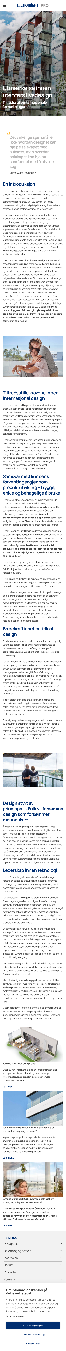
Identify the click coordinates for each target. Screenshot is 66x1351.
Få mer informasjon (15, 1315)
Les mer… (8, 1086)
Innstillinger (33, 1343)
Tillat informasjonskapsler (33, 1325)
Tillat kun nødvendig (33, 1334)
